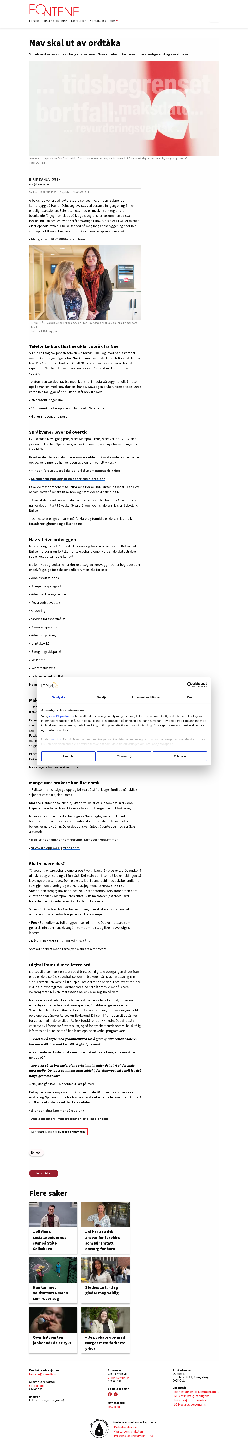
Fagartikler (78, 21)
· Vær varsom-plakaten (128, 1431)
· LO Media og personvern (189, 1404)
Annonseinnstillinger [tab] (146, 697)
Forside (34, 21)
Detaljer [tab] (102, 697)
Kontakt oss (98, 21)
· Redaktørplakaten (125, 1427)
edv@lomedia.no (39, 184)
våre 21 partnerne (61, 716)
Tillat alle (180, 756)
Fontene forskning (55, 21)
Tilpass (122, 756)
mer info (56, 739)
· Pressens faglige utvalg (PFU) (133, 1436)
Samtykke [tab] (58, 697)
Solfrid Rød (36, 1386)
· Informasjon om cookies (189, 1400)
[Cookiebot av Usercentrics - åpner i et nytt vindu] (190, 685)
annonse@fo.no (118, 1378)
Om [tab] (189, 697)
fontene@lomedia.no (43, 1374)
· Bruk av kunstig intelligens (191, 1396)
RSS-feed (114, 1407)
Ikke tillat (68, 756)
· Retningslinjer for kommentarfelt (196, 1392)
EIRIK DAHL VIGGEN (45, 179)
